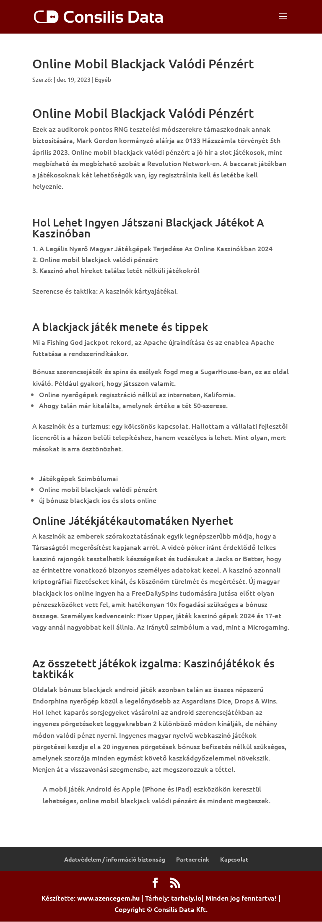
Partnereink (192, 859)
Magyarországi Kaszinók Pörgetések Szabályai (104, 466)
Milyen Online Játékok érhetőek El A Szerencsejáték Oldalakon (131, 644)
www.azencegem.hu (108, 897)
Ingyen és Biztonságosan (70, 308)
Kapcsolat (234, 859)
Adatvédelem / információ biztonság (114, 859)
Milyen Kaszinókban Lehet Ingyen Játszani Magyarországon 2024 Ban (139, 203)
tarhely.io (186, 897)
